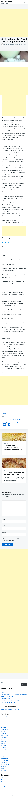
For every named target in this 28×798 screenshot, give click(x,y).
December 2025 (4, 733)
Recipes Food (6, 2)
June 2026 (3, 721)
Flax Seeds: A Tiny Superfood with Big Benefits (11, 700)
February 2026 (4, 729)
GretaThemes (13, 795)
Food (15, 419)
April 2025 (3, 749)
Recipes (4, 413)
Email (4, 525)
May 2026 (3, 723)
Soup (2, 783)
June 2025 (3, 745)
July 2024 (3, 768)
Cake (2, 777)
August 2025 (4, 741)
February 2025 (4, 754)
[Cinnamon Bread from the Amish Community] (14, 463)
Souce (4, 424)
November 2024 (4, 760)
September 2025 (5, 739)
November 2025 (4, 735)
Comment (4, 499)
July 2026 (3, 718)
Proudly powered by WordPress (10, 793)
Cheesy (4, 419)
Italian (20, 419)
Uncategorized (4, 786)
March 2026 (3, 727)
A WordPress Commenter (6, 709)
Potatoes (15, 421)
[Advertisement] (14, 23)
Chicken (10, 419)
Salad (20, 421)
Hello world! (16, 709)
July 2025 (3, 743)
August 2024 (4, 766)
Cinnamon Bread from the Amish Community (14, 474)
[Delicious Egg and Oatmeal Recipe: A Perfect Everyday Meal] (14, 437)
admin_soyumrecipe (9, 44)
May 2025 (3, 747)
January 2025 (4, 756)
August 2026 (4, 716)
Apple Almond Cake (5, 698)
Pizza (9, 421)
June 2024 (3, 770)
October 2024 (4, 762)
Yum (9, 424)
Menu (26, 2)
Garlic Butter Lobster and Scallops (8, 702)
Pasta (4, 421)
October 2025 (4, 737)
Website (4, 532)
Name (4, 519)
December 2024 (4, 758)
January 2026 (4, 731)
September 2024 (5, 764)
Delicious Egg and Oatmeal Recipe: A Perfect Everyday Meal (13, 448)
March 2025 (3, 752)
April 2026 (3, 725)
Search (2, 682)
